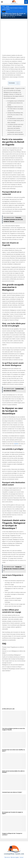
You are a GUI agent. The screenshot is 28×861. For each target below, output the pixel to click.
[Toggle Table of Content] (17, 83)
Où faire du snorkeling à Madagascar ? (11, 655)
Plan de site (7, 857)
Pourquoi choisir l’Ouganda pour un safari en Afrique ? (13, 648)
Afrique (4, 11)
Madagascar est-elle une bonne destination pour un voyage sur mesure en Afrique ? (13, 665)
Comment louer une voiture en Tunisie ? (12, 792)
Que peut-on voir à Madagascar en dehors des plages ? (13, 652)
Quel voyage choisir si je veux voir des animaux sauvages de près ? (13, 661)
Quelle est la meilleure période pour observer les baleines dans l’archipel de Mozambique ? (13, 658)
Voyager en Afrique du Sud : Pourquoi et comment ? (12, 834)
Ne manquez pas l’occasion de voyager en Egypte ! (12, 812)
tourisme (16, 443)
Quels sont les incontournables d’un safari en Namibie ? (13, 771)
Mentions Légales (15, 857)
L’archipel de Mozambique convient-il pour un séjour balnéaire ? (13, 669)
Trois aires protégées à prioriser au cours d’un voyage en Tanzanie (13, 729)
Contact (21, 857)
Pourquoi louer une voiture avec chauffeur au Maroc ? (13, 750)
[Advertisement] (14, 39)
